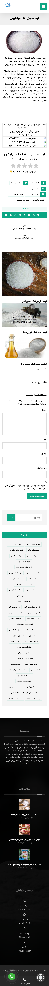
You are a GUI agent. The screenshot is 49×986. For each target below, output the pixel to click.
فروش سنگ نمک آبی (32, 607)
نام (45, 439)
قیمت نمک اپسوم (15, 619)
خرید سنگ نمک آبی (16, 550)
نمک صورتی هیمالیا (30, 693)
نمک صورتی (13, 687)
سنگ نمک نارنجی (15, 590)
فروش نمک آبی (14, 607)
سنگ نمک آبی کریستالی (24, 584)
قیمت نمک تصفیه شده (24, 624)
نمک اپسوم (15, 641)
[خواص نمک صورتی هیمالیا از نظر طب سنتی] (24, 829)
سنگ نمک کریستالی (24, 596)
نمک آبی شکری (18, 636)
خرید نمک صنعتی (33, 573)
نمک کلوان (15, 693)
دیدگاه (43, 410)
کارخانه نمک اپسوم (15, 698)
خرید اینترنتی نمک (15, 544)
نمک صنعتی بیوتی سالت (17, 670)
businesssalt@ (16, 145)
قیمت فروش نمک (16, 194)
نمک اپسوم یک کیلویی (24, 658)
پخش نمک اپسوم (33, 698)
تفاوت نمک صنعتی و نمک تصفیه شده (24, 815)
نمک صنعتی (35, 670)
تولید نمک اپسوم (33, 544)
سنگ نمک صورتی (33, 590)
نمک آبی (32, 636)
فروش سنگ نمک (24, 601)
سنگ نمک (32, 579)
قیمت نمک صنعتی (32, 630)
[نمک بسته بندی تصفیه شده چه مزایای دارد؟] (24, 854)
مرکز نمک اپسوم (15, 630)
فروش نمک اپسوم (33, 613)
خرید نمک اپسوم (24, 561)
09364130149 (16, 142)
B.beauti (35, 183)
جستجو (11, 518)
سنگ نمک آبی (18, 579)
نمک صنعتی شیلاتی (24, 681)
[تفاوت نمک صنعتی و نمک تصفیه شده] (24, 804)
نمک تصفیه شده (31, 664)
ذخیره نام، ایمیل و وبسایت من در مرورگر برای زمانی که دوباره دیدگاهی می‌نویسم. (26, 487)
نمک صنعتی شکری (24, 676)
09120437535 (16, 138)
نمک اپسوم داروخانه (24, 647)
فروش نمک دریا (32, 194)
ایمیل (44, 453)
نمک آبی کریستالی (31, 641)
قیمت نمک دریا (38, 200)
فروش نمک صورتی (15, 613)
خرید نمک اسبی (16, 556)
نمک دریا (35, 189)
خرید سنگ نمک (34, 550)
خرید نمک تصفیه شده (24, 567)
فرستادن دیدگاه (37, 496)
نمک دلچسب (16, 664)
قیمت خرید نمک (33, 619)
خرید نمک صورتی (15, 573)
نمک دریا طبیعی (23, 200)
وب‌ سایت (42, 468)
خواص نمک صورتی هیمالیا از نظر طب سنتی (24, 840)
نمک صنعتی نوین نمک (31, 687)
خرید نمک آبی (32, 556)
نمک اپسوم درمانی (24, 653)
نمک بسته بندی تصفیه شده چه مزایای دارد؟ (24, 865)
